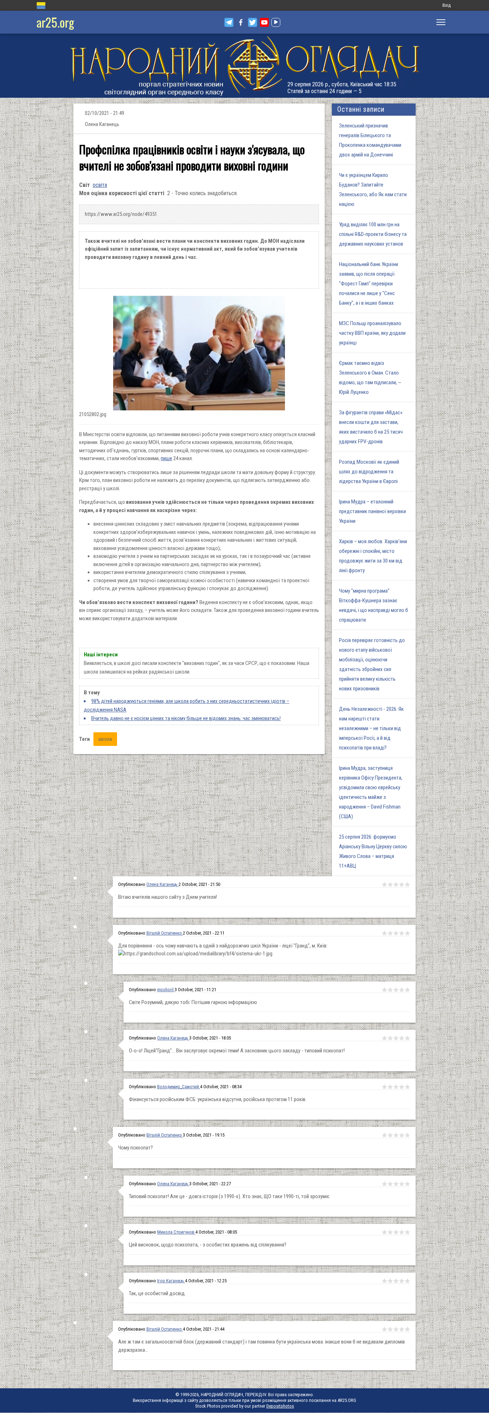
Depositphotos (280, 1406)
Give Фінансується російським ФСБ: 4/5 (402, 1087)
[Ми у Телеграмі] (228, 22)
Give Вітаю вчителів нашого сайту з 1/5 (384, 884)
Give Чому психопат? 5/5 (407, 1135)
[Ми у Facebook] (240, 22)
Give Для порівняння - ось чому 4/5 (402, 933)
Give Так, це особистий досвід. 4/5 (402, 1281)
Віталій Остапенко (164, 933)
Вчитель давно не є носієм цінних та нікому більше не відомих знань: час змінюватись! (186, 718)
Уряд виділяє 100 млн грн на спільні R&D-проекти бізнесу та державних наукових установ (373, 234)
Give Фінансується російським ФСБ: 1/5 (384, 1087)
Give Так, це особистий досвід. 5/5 (407, 1281)
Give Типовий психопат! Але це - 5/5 (407, 1184)
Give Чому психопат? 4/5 (402, 1135)
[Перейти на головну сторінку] (244, 66)
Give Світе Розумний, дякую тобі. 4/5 (402, 990)
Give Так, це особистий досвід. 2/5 (390, 1281)
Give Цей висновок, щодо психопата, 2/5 (390, 1232)
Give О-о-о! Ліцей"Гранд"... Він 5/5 (407, 1038)
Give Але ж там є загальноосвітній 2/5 (390, 1329)
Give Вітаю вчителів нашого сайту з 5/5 (407, 884)
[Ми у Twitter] (252, 22)
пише (166, 458)
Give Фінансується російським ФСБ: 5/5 (407, 1087)
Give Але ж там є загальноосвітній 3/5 (396, 1329)
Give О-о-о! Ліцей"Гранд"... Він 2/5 (390, 1038)
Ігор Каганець (171, 1280)
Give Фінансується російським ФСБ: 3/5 (396, 1087)
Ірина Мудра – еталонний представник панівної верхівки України (372, 511)
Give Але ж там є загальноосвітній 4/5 (402, 1329)
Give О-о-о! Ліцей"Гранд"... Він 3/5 (396, 1038)
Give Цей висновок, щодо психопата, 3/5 (396, 1232)
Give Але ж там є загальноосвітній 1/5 (384, 1329)
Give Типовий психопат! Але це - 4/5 (402, 1184)
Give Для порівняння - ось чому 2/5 (390, 933)
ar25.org (55, 22)
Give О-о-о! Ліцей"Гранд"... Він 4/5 (402, 1038)
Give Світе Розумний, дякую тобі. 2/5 (390, 990)
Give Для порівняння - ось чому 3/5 (396, 933)
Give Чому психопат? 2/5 (390, 1135)
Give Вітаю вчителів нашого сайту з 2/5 (390, 884)
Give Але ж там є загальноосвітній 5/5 (407, 1329)
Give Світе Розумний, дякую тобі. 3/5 (396, 990)
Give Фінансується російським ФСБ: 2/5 (390, 1087)
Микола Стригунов (176, 1232)
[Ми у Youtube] (264, 22)
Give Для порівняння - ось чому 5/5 (407, 933)
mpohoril (166, 989)
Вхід (446, 5)
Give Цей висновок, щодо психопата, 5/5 (407, 1232)
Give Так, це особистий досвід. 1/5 (384, 1281)
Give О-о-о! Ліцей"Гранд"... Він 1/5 (384, 1038)
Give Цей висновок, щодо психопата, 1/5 (384, 1232)
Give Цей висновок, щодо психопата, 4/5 (402, 1232)
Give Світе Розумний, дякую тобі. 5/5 (407, 990)
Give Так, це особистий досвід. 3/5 (396, 1281)
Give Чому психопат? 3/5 (396, 1135)
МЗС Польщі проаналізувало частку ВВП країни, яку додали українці (372, 333)
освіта (100, 185)
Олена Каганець (162, 884)
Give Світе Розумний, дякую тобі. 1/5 (384, 990)
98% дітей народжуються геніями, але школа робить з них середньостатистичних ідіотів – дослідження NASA (186, 705)
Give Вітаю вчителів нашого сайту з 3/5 (396, 884)
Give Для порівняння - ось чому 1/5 (384, 933)
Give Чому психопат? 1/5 (384, 1135)
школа (105, 739)
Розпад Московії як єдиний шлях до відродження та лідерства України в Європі (369, 471)
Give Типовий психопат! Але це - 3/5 (396, 1184)
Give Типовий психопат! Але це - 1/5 (384, 1184)
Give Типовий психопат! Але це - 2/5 (390, 1184)
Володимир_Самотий (178, 1086)
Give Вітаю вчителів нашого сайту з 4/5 (402, 884)
